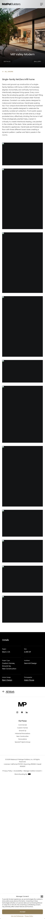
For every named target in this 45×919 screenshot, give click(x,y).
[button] (42, 896)
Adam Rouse (29, 680)
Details (7, 61)
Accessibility (18, 771)
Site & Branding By (21, 774)
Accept (22, 912)
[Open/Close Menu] (41, 4)
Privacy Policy (29, 916)
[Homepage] (11, 4)
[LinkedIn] (26, 712)
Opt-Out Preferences (17, 916)
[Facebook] (22, 712)
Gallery (37, 61)
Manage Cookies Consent (32, 771)
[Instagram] (17, 712)
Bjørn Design (7, 680)
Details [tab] (5, 640)
